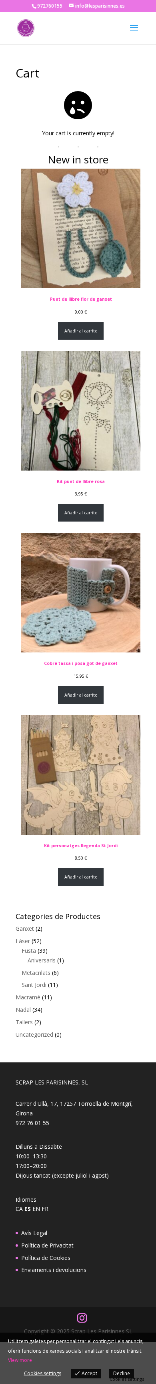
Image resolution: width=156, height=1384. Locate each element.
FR (45, 1209)
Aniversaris (42, 960)
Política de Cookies (45, 1258)
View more (20, 1360)
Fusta (29, 950)
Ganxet (25, 928)
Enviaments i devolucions (53, 1270)
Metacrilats (36, 972)
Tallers (24, 1022)
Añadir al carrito (81, 331)
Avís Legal (34, 1233)
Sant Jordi (34, 985)
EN (36, 1209)
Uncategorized (34, 1034)
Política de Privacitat (47, 1245)
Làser (23, 941)
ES (27, 1209)
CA (19, 1209)
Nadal (23, 1009)
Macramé (28, 997)
